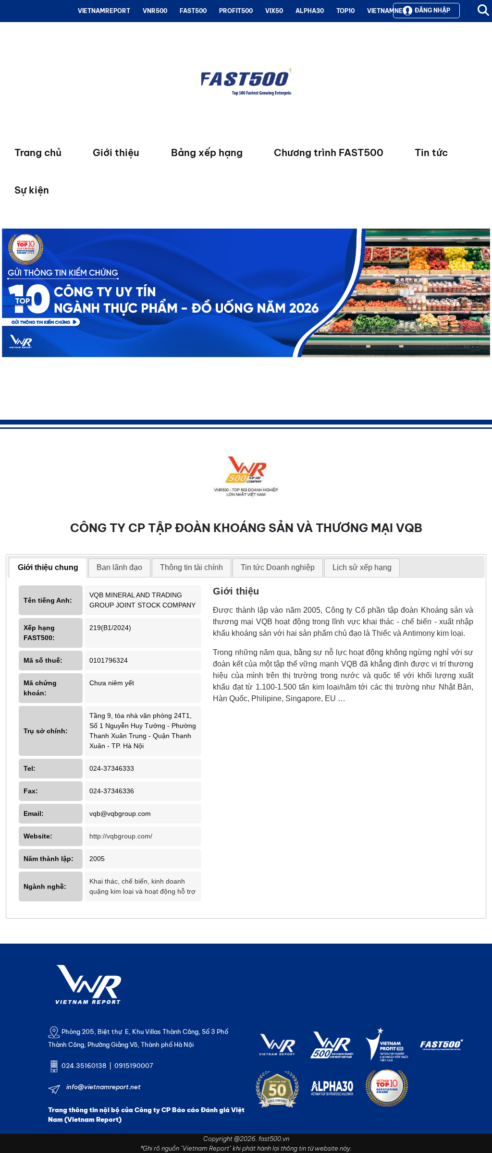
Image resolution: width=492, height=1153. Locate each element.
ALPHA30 (309, 10)
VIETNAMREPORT (104, 10)
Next (9, 315)
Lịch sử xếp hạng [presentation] (362, 567)
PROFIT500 (236, 10)
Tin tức (431, 152)
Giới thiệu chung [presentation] (48, 567)
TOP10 (345, 10)
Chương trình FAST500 (328, 152)
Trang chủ (38, 152)
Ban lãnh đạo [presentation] (119, 567)
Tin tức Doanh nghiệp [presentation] (278, 567)
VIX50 (274, 10)
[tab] (48, 568)
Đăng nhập (432, 10)
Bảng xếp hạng (207, 152)
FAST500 (193, 10)
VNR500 (155, 10)
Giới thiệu (116, 152)
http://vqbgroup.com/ (120, 836)
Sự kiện (31, 190)
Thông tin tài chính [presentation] (191, 567)
